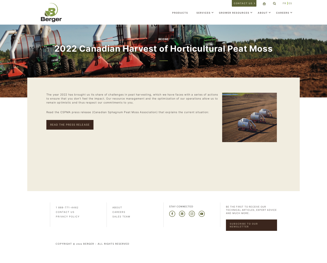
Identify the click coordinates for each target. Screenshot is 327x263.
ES (290, 3)
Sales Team (121, 216)
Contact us (243, 3)
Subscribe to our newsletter (244, 225)
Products (180, 12)
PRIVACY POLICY (68, 216)
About (263, 12)
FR (284, 3)
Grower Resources (234, 12)
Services (203, 12)
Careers (282, 12)
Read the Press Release (70, 124)
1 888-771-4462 (67, 207)
